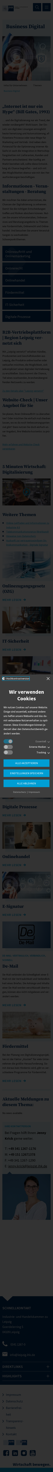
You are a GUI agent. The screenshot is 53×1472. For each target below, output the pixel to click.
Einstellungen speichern (26, 773)
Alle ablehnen (26, 783)
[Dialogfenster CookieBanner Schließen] (49, 678)
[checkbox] (8, 741)
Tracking (41, 752)
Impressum (34, 791)
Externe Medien (37, 746)
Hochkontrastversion (17, 678)
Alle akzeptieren (26, 763)
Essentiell (40, 741)
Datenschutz (19, 791)
